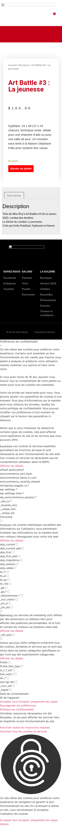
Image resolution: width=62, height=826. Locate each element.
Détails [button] (4, 824)
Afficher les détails (11, 465)
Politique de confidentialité (17, 709)
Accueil (12, 65)
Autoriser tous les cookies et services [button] (23, 731)
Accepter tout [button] (8, 701)
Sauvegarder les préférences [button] (18, 705)
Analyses (5, 525)
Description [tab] (14, 195)
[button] (58, 13)
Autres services (9, 642)
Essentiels (6, 446)
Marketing (6, 615)
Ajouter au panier (21, 168)
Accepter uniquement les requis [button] (38, 701)
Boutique (24, 65)
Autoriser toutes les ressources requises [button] (25, 727)
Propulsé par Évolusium (45, 332)
